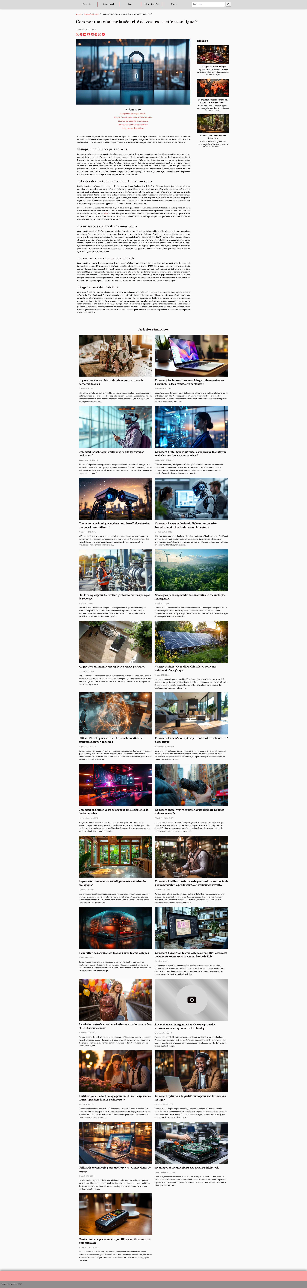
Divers (173, 4)
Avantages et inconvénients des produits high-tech (187, 1167)
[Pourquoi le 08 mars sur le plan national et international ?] (213, 88)
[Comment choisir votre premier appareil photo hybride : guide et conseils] (191, 785)
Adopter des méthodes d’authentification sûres (133, 117)
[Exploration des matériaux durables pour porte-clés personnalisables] (115, 355)
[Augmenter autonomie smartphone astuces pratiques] (115, 641)
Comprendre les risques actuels (133, 113)
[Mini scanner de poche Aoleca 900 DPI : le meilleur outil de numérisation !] (115, 1214)
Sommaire (134, 109)
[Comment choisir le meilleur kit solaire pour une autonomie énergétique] (191, 641)
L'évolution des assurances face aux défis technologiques (114, 952)
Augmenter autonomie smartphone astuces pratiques (112, 666)
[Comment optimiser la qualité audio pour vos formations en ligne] (191, 1071)
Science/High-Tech (152, 4)
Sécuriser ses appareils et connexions (133, 121)
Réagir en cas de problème (133, 128)
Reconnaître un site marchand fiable (133, 124)
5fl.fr (106, 213)
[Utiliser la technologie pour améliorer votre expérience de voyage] (115, 1142)
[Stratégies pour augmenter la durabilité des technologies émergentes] (191, 570)
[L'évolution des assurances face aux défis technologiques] (115, 928)
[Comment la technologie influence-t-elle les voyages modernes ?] (115, 427)
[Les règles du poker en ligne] (213, 54)
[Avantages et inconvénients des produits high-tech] (191, 1142)
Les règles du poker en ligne (213, 66)
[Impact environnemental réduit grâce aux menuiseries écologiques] (115, 856)
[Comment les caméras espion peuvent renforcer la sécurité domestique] (191, 713)
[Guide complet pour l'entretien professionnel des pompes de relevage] (115, 570)
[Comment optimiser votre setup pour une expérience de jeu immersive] (115, 785)
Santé (130, 4)
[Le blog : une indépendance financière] (213, 123)
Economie (87, 4)
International (108, 4)
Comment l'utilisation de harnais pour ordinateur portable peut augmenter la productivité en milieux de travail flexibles (191, 885)
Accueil (78, 14)
